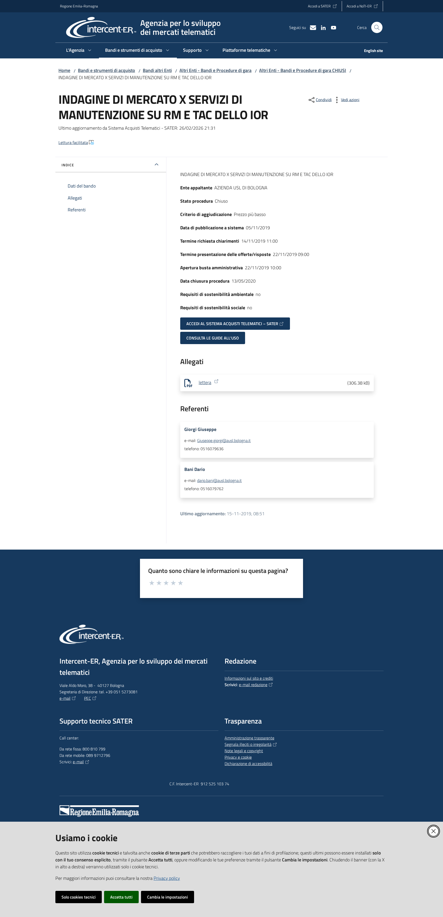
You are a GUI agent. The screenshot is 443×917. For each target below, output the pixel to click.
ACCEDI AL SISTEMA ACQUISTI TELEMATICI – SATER (232, 324)
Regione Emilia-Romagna (79, 6)
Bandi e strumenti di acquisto (106, 70)
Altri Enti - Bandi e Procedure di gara (215, 70)
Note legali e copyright (244, 751)
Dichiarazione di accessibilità (248, 763)
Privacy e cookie (238, 757)
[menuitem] (370, 51)
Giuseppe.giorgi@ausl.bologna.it (224, 440)
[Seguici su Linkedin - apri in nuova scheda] (321, 27)
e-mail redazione (253, 685)
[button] (377, 27)
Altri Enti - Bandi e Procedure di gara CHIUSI (302, 70)
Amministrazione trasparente (249, 738)
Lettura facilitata (73, 142)
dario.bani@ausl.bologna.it (219, 480)
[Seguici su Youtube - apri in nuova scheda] (331, 27)
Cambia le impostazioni (167, 897)
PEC (87, 698)
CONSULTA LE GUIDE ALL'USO (212, 338)
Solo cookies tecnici (79, 897)
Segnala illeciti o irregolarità (248, 744)
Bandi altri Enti (157, 70)
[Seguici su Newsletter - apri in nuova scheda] (311, 27)
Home (64, 70)
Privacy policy (167, 878)
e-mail (65, 698)
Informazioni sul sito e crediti (249, 678)
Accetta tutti (121, 897)
